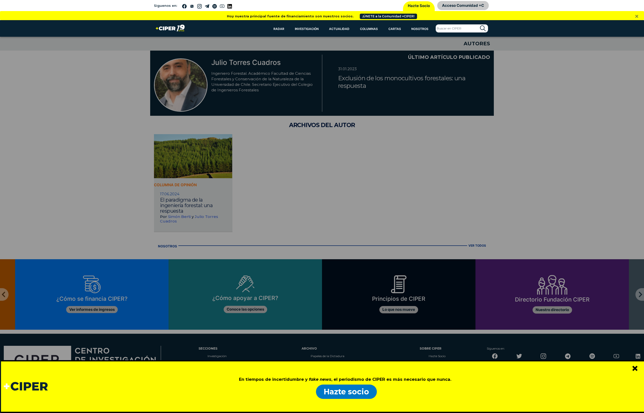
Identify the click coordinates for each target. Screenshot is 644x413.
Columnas (369, 29)
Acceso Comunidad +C (463, 5)
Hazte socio (346, 391)
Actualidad (339, 29)
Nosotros (419, 29)
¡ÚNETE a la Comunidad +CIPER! (388, 16)
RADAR (278, 29)
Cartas (394, 29)
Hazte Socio (419, 5)
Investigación (307, 29)
